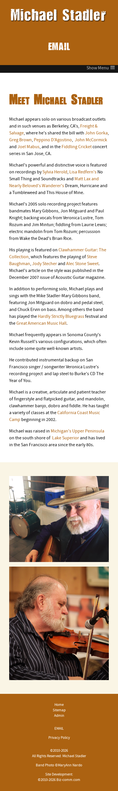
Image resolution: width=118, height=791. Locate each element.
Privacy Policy (59, 738)
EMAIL (59, 46)
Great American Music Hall (40, 323)
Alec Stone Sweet (82, 264)
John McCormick (91, 140)
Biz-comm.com (68, 780)
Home (59, 705)
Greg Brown (20, 140)
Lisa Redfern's (83, 172)
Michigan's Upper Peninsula (77, 431)
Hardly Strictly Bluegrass (61, 316)
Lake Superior (65, 438)
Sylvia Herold (54, 172)
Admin (59, 716)
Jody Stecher (44, 264)
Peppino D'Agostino (53, 140)
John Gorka (96, 133)
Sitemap (59, 710)
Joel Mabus (28, 147)
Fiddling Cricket (77, 147)
